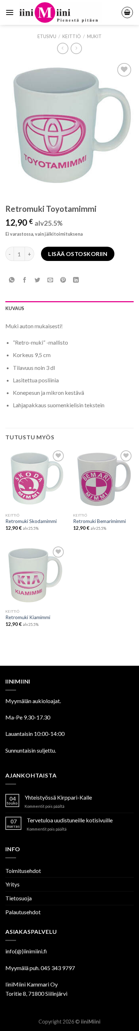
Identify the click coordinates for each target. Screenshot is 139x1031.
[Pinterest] (63, 280)
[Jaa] (25, 280)
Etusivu (46, 36)
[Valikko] (9, 12)
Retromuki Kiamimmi (27, 617)
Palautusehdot (23, 912)
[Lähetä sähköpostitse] (50, 280)
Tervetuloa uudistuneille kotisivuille (70, 820)
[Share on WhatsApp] (12, 280)
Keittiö (71, 36)
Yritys (12, 884)
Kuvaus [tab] (15, 308)
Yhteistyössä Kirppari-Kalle (58, 797)
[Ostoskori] (127, 12)
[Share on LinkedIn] (76, 280)
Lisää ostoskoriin (77, 253)
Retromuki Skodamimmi (31, 521)
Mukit (94, 36)
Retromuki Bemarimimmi (99, 521)
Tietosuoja (18, 898)
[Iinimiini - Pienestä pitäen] (67, 12)
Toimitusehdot (23, 870)
